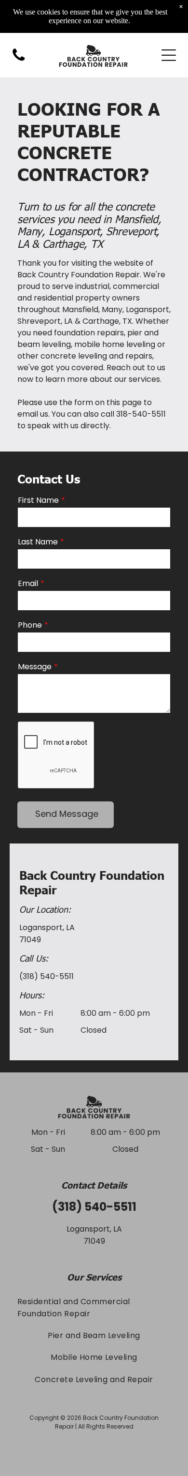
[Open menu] (168, 55)
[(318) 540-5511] (19, 60)
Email (28, 583)
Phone (30, 625)
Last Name (38, 541)
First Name (38, 500)
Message (35, 666)
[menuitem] (94, 1307)
